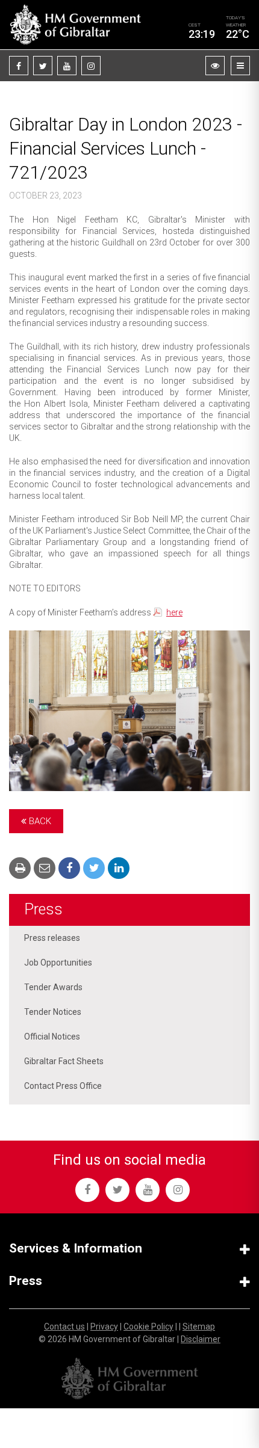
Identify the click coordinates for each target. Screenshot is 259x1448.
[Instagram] (91, 65)
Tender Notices (52, 1012)
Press (43, 909)
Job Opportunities (58, 962)
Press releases (52, 938)
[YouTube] (66, 65)
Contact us (64, 1326)
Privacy (104, 1326)
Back (39, 821)
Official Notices (52, 1036)
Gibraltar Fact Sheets (64, 1061)
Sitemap (199, 1326)
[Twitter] (42, 65)
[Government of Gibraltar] (75, 24)
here (174, 612)
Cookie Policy (148, 1326)
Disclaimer (200, 1339)
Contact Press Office (63, 1086)
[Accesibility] (215, 65)
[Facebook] (18, 65)
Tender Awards (53, 987)
